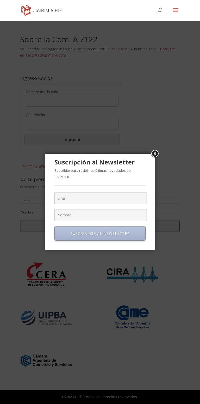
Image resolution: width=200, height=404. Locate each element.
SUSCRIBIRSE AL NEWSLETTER (100, 233)
